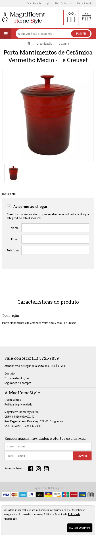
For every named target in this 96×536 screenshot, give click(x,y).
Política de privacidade (18, 404)
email (10, 456)
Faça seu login (41, 3)
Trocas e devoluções (16, 378)
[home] (23, 17)
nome (10, 446)
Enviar (82, 456)
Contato (9, 373)
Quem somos (12, 400)
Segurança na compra (17, 383)
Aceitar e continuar (79, 527)
